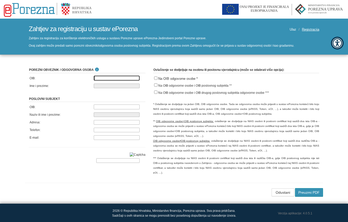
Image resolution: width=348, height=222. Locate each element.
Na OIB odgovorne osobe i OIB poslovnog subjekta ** (195, 85)
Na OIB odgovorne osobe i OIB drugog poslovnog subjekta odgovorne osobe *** (213, 93)
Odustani (283, 192)
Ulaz (293, 29)
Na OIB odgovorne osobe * (178, 79)
